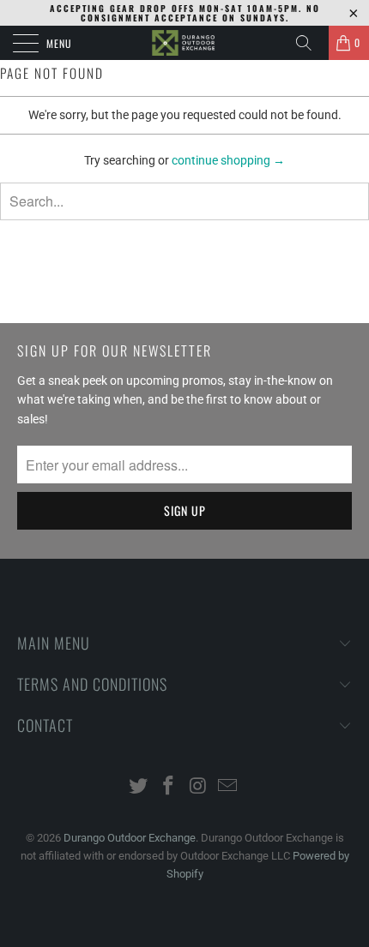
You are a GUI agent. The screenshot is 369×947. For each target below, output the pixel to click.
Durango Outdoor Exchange (130, 837)
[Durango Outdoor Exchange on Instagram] (199, 787)
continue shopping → (228, 160)
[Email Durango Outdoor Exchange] (228, 787)
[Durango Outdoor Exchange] (185, 43)
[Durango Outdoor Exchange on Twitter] (139, 787)
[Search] (309, 43)
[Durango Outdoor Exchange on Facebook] (169, 787)
